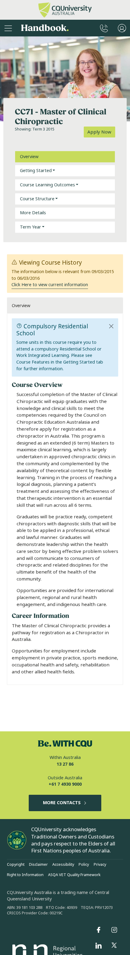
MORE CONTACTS (62, 803)
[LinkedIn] (98, 945)
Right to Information (25, 875)
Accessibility (63, 864)
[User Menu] (122, 28)
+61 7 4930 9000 (65, 784)
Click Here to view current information (49, 285)
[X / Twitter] (114, 945)
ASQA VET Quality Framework (74, 875)
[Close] (111, 326)
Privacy (100, 864)
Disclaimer (38, 864)
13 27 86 (65, 764)
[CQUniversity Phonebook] (104, 28)
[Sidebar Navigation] (8, 28)
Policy (84, 864)
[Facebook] (98, 929)
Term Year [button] (30, 227)
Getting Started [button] (36, 171)
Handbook (45, 28)
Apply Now (99, 132)
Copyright (15, 864)
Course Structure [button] (37, 199)
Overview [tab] (29, 157)
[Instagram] (114, 929)
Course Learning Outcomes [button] (47, 185)
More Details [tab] (33, 213)
